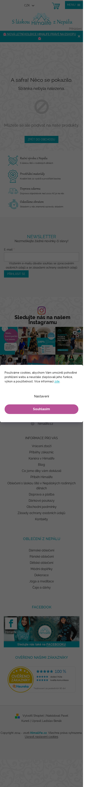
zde (57, 381)
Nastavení (41, 396)
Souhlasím (41, 409)
